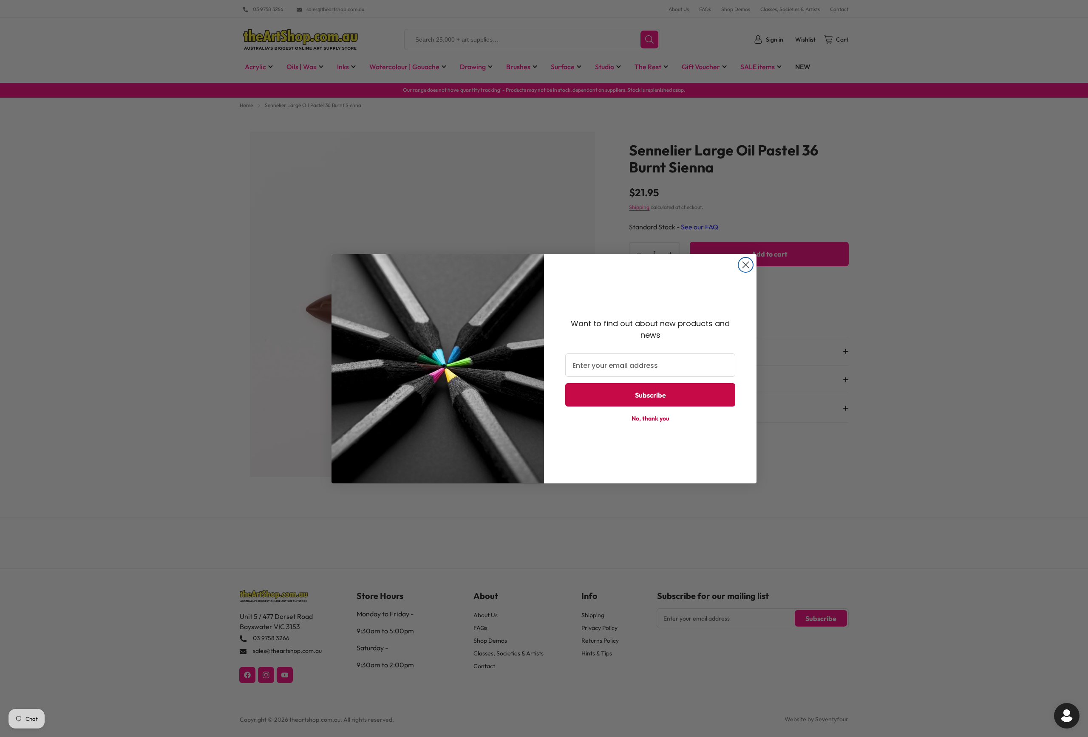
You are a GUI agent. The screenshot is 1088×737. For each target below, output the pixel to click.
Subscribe (650, 395)
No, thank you (650, 418)
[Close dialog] (745, 264)
